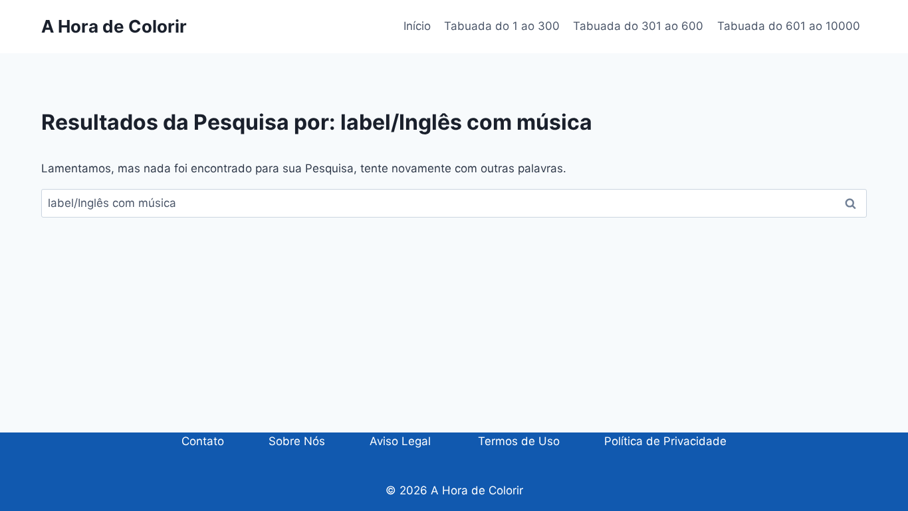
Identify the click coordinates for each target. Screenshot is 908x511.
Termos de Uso (517, 441)
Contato (202, 441)
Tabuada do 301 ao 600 (638, 26)
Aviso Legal (400, 441)
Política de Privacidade (665, 441)
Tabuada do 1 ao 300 (502, 26)
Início (417, 26)
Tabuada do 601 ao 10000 (788, 26)
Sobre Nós (297, 441)
